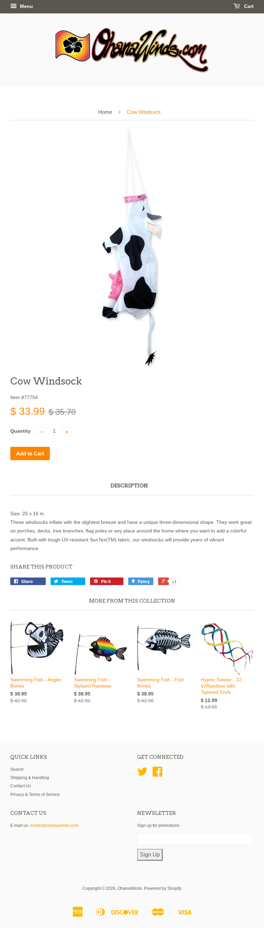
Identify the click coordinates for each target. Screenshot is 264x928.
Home (105, 112)
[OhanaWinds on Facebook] (157, 774)
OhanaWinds (130, 888)
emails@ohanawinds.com (54, 825)
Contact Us (20, 786)
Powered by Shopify (163, 888)
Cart (248, 6)
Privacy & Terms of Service (35, 794)
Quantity (20, 431)
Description (129, 486)
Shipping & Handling (29, 777)
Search (17, 769)
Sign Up (150, 854)
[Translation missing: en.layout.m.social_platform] (142, 774)
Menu (26, 6)
